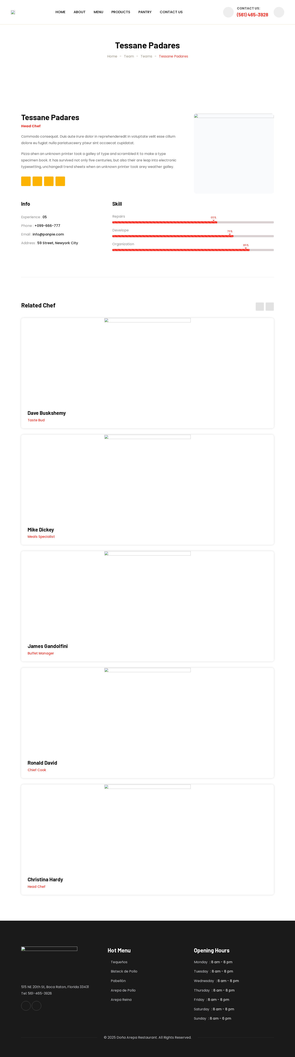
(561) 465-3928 (252, 14)
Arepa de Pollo (123, 990)
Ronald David (42, 762)
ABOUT (80, 12)
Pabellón (118, 980)
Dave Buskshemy (47, 413)
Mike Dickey (41, 529)
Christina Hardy (45, 879)
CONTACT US (171, 12)
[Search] (279, 12)
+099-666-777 (47, 225)
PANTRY (145, 12)
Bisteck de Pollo (124, 971)
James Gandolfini (48, 646)
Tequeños (119, 962)
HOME (60, 12)
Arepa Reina (121, 999)
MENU (98, 12)
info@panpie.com (48, 234)
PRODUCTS (120, 12)
